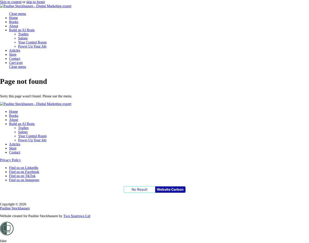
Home (13, 18)
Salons (23, 38)
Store (13, 54)
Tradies (23, 34)
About (13, 26)
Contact (14, 58)
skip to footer (35, 2)
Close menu (17, 67)
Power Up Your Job (32, 46)
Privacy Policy (10, 160)
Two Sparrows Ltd (76, 216)
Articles (14, 50)
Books (13, 22)
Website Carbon (170, 189)
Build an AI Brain (22, 30)
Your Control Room (32, 42)
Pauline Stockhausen (15, 208)
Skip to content (10, 2)
